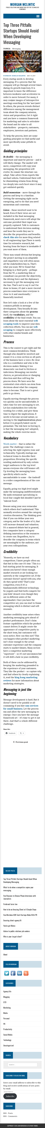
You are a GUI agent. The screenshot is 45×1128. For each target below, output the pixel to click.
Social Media (7, 1034)
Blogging (6, 996)
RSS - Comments (10, 1116)
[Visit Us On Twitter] (6, 974)
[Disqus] (22, 777)
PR (4, 1024)
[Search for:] (22, 1064)
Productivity (7, 1029)
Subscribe (10, 1096)
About (5, 954)
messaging (16, 48)
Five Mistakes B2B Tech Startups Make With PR (20, 915)
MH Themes (34, 1126)
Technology (7, 1040)
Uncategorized (8, 1045)
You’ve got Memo (9, 925)
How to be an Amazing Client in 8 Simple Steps (19, 909)
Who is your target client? (12, 936)
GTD (4, 1002)
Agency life (7, 991)
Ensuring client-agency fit (12, 920)
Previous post (22, 742)
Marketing (7, 1007)
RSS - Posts (8, 1113)
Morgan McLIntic (19, 76)
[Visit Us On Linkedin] (19, 974)
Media (5, 1013)
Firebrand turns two (10, 904)
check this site (11, 237)
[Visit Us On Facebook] (13, 974)
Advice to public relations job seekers (16, 931)
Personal (6, 1018)
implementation (26, 420)
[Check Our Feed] (26, 974)
